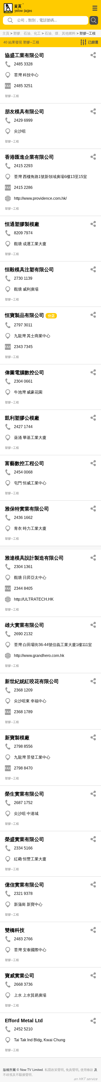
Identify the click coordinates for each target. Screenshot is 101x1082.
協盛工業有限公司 (24, 55)
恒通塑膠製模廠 (22, 224)
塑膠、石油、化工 (27, 33)
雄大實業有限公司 (24, 625)
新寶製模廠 (17, 737)
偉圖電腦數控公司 (24, 372)
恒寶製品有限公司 (24, 315)
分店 (51, 316)
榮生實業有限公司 (24, 794)
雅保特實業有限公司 (27, 508)
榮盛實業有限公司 (24, 839)
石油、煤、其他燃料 (60, 33)
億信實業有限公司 (24, 884)
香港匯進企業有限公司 (29, 157)
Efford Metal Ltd (24, 1020)
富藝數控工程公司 (24, 463)
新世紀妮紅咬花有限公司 (32, 681)
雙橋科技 (15, 930)
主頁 (5, 33)
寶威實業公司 (19, 975)
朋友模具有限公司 (24, 111)
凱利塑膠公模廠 (22, 418)
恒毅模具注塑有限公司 (29, 269)
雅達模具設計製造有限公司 (34, 558)
